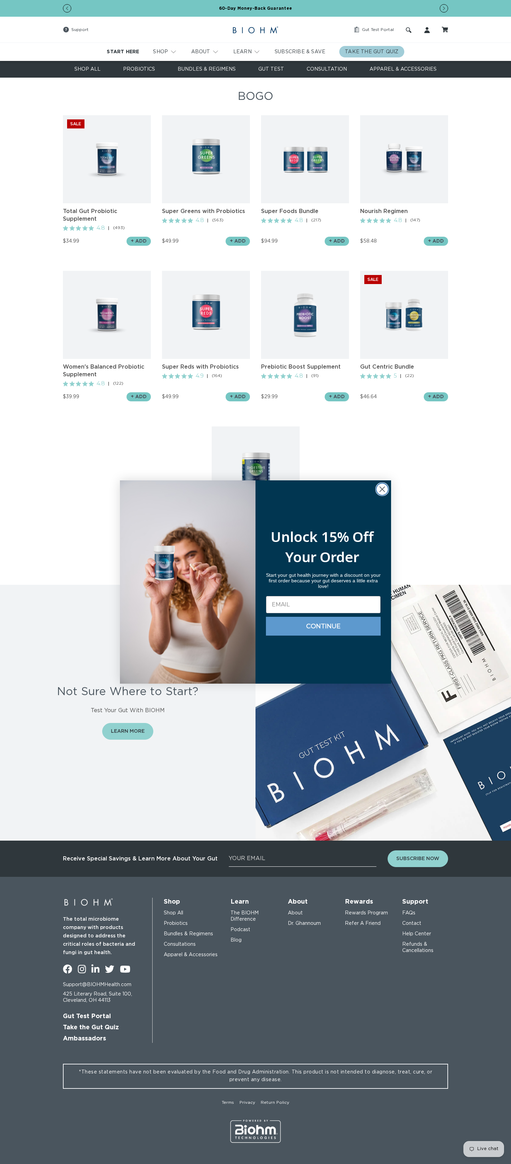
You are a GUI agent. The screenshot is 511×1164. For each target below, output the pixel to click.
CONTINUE (323, 626)
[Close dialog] (382, 489)
